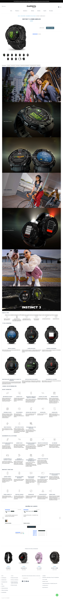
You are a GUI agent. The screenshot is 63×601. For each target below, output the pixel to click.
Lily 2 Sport (39, 568)
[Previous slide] (3, 518)
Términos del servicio (4, 588)
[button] (35, 34)
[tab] (4, 65)
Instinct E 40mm (54, 568)
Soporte (44, 10)
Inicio (11, 10)
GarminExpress (3, 577)
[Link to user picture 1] (6, 521)
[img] (7, 509)
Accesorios (25, 10)
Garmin (31, 20)
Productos (17, 10)
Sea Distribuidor (3, 592)
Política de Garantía (14, 585)
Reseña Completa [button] (8, 523)
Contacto (38, 10)
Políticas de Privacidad (14, 577)
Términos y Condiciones (14, 579)
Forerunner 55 (24, 568)
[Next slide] (60, 518)
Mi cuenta (51, 10)
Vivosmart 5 (8, 568)
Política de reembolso (4, 590)
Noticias (32, 10)
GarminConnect (3, 579)
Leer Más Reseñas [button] (31, 526)
